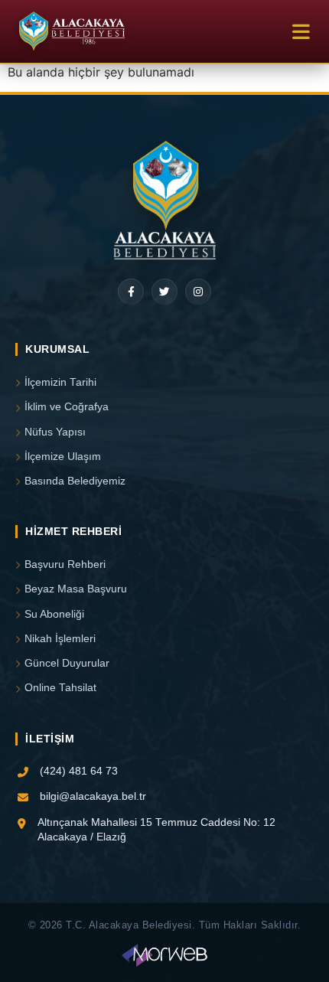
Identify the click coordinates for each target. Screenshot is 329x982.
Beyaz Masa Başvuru (75, 589)
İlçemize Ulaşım (62, 456)
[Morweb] (164, 955)
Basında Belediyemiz (74, 481)
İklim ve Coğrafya (66, 407)
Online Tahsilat (60, 687)
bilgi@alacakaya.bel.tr (93, 796)
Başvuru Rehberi (65, 564)
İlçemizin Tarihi (60, 382)
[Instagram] (198, 292)
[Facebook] (131, 292)
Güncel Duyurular (66, 663)
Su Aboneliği (54, 614)
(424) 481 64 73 (79, 771)
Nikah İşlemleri (60, 638)
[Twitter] (164, 292)
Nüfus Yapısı (55, 432)
